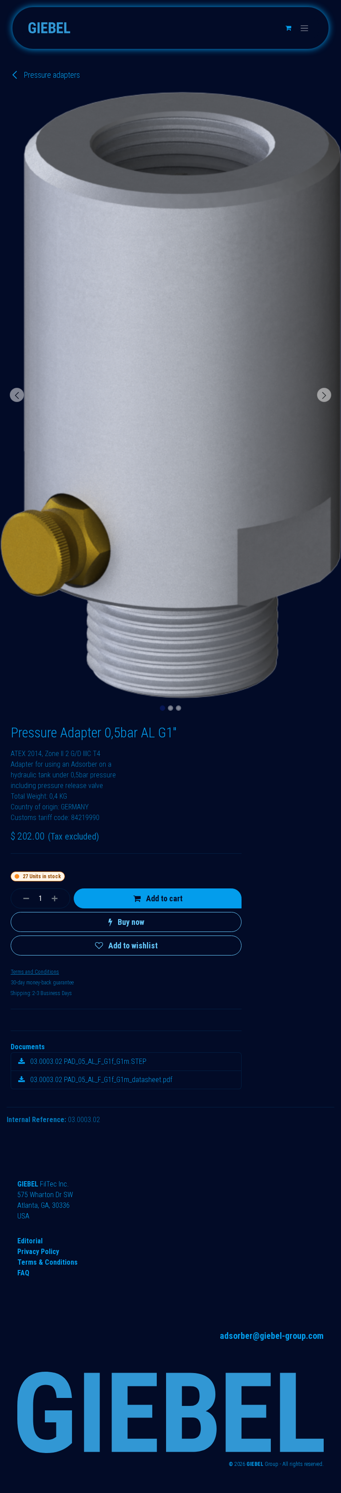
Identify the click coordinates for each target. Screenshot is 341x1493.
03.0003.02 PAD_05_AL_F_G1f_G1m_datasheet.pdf (100, 1079)
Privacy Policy (38, 1251)
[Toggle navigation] (304, 28)
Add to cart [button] (163, 898)
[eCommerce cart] (288, 28)
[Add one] (58, 898)
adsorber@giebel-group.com (272, 1335)
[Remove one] (22, 898)
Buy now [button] (130, 922)
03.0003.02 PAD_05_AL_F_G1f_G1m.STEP (87, 1061)
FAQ (23, 1273)
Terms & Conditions (47, 1262)
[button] (17, 395)
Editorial (30, 1241)
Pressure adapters (51, 75)
